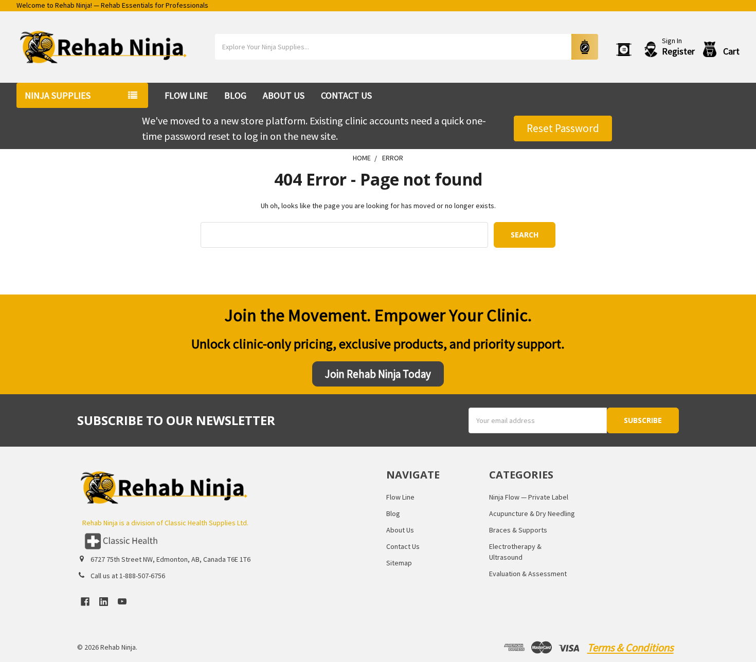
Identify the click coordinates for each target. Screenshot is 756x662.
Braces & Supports (518, 530)
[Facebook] (85, 602)
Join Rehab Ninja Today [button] (378, 374)
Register (678, 51)
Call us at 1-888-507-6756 (128, 575)
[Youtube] (122, 602)
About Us (283, 95)
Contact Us (346, 95)
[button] (223, 541)
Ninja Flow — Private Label (528, 497)
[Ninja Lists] (626, 49)
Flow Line (186, 95)
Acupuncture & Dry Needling (532, 513)
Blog (235, 95)
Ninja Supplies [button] (58, 95)
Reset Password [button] (563, 128)
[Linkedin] (104, 602)
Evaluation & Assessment (528, 573)
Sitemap (399, 562)
